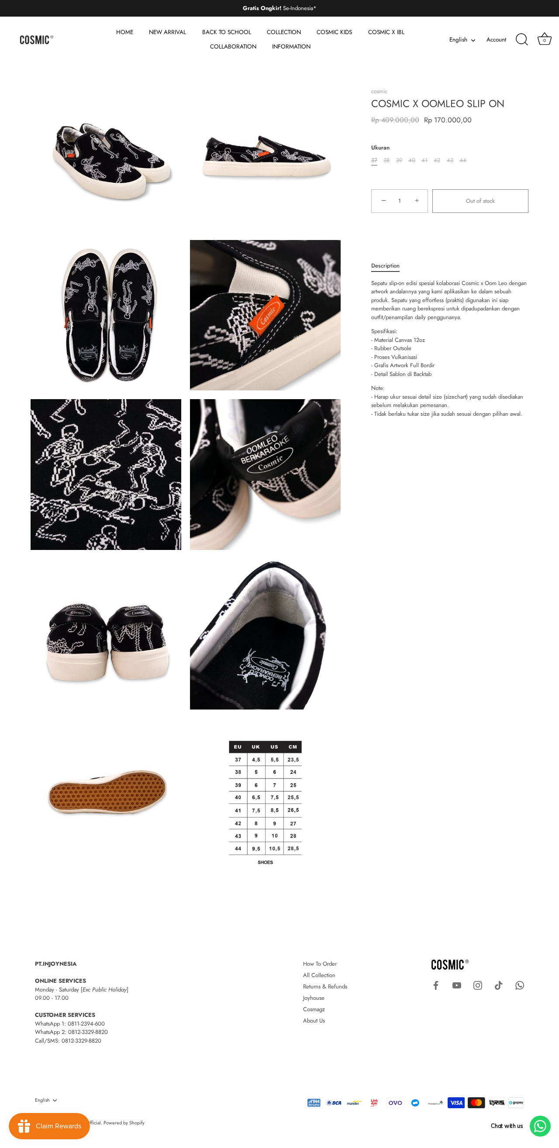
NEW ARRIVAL (167, 32)
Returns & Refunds (325, 986)
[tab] (389, 265)
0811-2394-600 (86, 1023)
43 (450, 160)
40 (411, 160)
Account (496, 39)
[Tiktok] (498, 985)
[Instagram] (477, 985)
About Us (314, 1020)
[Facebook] (435, 985)
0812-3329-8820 (88, 1032)
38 (386, 160)
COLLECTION (284, 32)
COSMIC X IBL (386, 32)
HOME (124, 32)
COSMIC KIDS (334, 32)
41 (424, 160)
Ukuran (380, 147)
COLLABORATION (233, 46)
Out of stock (480, 201)
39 (399, 160)
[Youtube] (456, 985)
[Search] (521, 39)
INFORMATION (291, 46)
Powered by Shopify (124, 1122)
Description (385, 265)
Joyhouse (313, 998)
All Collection (319, 975)
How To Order (320, 964)
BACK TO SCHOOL (226, 32)
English (458, 40)
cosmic (379, 91)
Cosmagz (314, 1009)
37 (374, 160)
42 (437, 160)
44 (462, 160)
